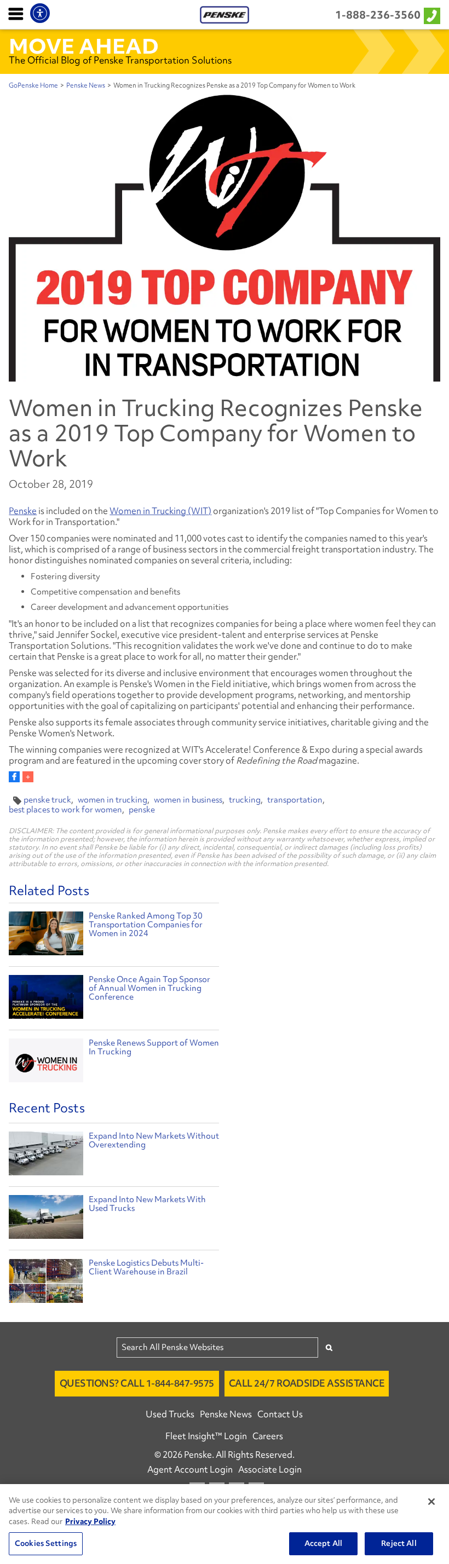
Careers (267, 1436)
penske (142, 809)
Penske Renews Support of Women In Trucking (154, 1047)
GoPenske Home (33, 85)
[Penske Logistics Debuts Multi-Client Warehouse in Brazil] (46, 1283)
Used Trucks (170, 1414)
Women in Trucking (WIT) (160, 511)
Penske (23, 511)
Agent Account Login (190, 1469)
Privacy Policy (90, 1521)
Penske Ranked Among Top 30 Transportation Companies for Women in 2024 (146, 924)
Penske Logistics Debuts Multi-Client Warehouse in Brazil (146, 1267)
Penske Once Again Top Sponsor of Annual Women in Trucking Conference (149, 988)
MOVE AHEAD (84, 46)
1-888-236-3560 (378, 15)
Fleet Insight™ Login (206, 1436)
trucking (245, 800)
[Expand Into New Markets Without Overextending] (46, 1156)
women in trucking (112, 800)
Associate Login (270, 1469)
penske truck (47, 800)
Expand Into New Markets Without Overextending (154, 1140)
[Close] (431, 1502)
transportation (295, 800)
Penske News (85, 85)
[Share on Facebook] (14, 776)
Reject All (398, 1543)
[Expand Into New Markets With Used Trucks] (46, 1219)
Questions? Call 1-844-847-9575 (137, 1383)
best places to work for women (65, 809)
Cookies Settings (46, 1543)
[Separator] (27, 776)
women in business (188, 800)
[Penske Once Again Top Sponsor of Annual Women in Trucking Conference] (46, 998)
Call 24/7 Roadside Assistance (307, 1383)
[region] (224, 1524)
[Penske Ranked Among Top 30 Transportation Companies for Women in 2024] (46, 935)
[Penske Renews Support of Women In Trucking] (46, 1062)
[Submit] (329, 1347)
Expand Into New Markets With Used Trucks (147, 1204)
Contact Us (280, 1414)
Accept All (323, 1543)
